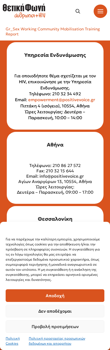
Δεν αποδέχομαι (55, 311)
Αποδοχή (55, 295)
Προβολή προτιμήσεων (55, 326)
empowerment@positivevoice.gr (61, 99)
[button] (78, 11)
